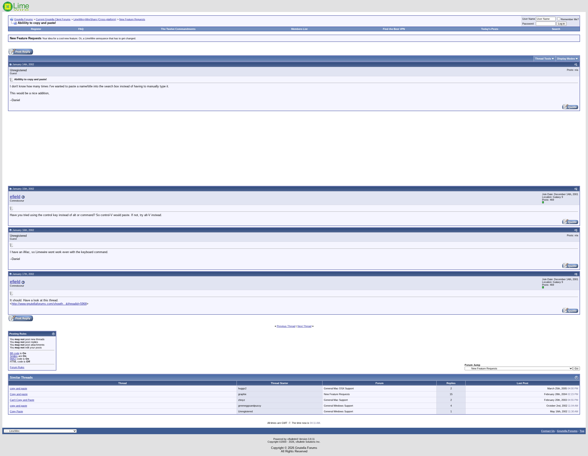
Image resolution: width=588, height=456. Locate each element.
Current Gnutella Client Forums (53, 19)
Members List (299, 29)
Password (528, 23)
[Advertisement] (294, 148)
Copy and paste (19, 394)
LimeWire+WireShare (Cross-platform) (95, 19)
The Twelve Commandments (178, 29)
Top (582, 431)
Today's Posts (489, 29)
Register (36, 29)
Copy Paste (16, 411)
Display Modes (566, 58)
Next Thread (304, 326)
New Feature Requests (132, 19)
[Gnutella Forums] (16, 11)
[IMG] (13, 358)
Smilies (14, 356)
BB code (14, 353)
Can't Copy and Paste (22, 400)
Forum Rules (17, 367)
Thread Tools (543, 58)
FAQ (81, 29)
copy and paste (18, 388)
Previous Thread (286, 326)
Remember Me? (570, 19)
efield (15, 196)
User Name (528, 18)
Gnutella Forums (23, 19)
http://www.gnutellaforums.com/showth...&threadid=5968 (49, 303)
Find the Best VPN (394, 29)
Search (556, 29)
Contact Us (548, 431)
